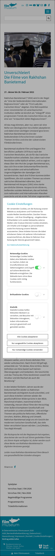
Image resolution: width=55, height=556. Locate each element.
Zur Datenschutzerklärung (18, 245)
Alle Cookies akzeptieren (27, 336)
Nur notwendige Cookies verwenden (27, 349)
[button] (44, 267)
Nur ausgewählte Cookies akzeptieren (27, 343)
